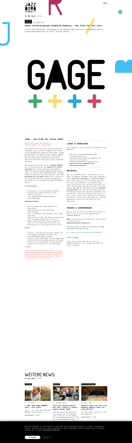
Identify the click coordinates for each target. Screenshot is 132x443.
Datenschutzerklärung (78, 165)
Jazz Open (28, 384)
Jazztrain (57, 384)
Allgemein (28, 21)
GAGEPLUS (28, 22)
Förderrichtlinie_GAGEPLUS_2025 (82, 163)
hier (84, 227)
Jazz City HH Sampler (88, 384)
